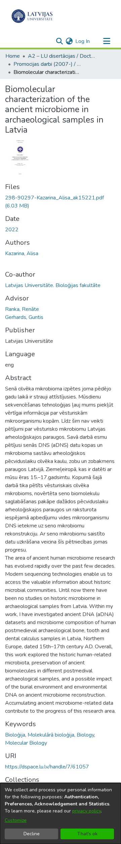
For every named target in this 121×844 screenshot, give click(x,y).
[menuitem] (69, 41)
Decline (32, 834)
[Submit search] (59, 41)
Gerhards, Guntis (24, 317)
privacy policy (86, 811)
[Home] (32, 16)
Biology (85, 735)
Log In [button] (82, 41)
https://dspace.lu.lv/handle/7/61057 (47, 766)
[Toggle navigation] (106, 41)
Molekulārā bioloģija (51, 735)
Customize (16, 820)
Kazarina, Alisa (21, 253)
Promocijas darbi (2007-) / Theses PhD (47, 64)
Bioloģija (15, 735)
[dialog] (60, 813)
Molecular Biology (26, 743)
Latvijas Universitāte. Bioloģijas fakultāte (52, 285)
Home (12, 56)
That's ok (87, 834)
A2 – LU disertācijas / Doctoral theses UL (61, 56)
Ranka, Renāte (22, 309)
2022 (11, 229)
